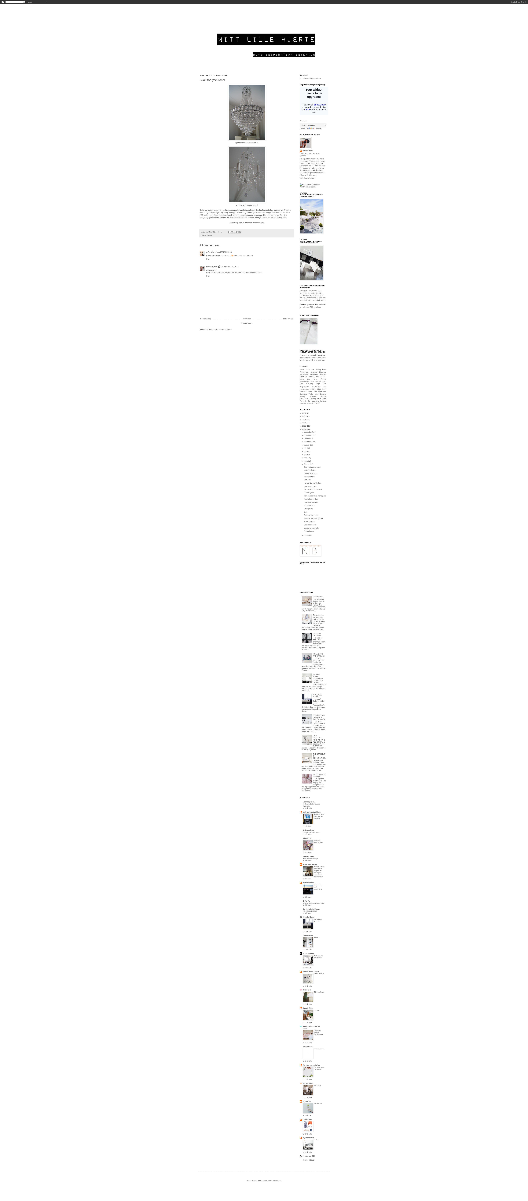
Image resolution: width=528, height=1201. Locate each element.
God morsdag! (309, 505)
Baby (308, 370)
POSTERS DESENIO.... (317, 635)
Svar (208, 259)
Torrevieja (303, 401)
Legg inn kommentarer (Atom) (220, 329)
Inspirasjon (304, 387)
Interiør (209, 235)
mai (305, 455)
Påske (311, 394)
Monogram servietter (311, 528)
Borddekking (304, 374)
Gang (324, 381)
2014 (304, 423)
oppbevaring (308, 403)
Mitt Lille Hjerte (308, 917)
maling (302, 403)
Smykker (323, 394)
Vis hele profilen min (307, 178)
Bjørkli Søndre (308, 883)
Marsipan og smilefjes (311, 1065)
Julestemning (304, 389)
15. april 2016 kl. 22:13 (223, 252)
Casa (317, 377)
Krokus (316, 1140)
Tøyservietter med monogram (315, 496)
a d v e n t (317, 1085)
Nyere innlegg (205, 319)
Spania (323, 396)
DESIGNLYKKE (308, 857)
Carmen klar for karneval (313, 489)
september (308, 442)
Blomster (322, 372)
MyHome (322, 391)
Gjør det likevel (319, 992)
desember (308, 432)
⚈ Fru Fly (306, 901)
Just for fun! (318, 1103)
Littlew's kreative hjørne (312, 812)
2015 (304, 420)
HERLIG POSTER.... (317, 737)
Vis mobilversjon (247, 323)
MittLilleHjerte (211, 267)
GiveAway (309, 384)
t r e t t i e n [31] (309, 1156)
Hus (324, 384)
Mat (315, 392)
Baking (318, 370)
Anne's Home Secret (311, 972)
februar (307, 464)
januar (306, 535)
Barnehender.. (318, 615)
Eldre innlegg (288, 319)
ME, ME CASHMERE (310, 911)
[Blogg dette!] (232, 232)
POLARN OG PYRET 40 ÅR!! (318, 655)
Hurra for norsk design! (310, 858)
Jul (325, 387)
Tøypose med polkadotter (313, 518)
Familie (315, 379)
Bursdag (323, 374)
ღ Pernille (210, 252)
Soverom (312, 396)
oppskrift (316, 403)
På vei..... (317, 937)
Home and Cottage (310, 864)
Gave (301, 384)
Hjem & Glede (308, 1008)
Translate (318, 129)
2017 (304, 413)
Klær (319, 389)
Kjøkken (313, 389)
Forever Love (308, 935)
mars (306, 461)
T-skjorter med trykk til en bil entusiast (319, 816)
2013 (304, 426)
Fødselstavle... (318, 597)
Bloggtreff (314, 372)
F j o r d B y (307, 1101)
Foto (312, 381)
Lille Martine (307, 1120)
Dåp (308, 379)
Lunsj (310, 392)
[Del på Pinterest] (239, 232)
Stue (319, 399)
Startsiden (247, 319)
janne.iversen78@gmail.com (310, 79)
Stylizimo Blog (308, 830)
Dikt (325, 377)
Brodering (314, 374)
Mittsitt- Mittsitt (308, 1160)
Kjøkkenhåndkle (310, 470)
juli (305, 448)
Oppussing (303, 394)
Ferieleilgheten (304, 381)
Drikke (302, 379)
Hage (318, 384)
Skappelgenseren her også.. (319, 775)
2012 (304, 429)
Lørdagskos (308, 509)
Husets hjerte (309, 493)
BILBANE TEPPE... (316, 675)
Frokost (318, 381)
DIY (321, 377)
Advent (302, 370)
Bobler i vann (309, 531)
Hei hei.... (317, 1010)
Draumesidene (308, 953)
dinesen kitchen (319, 1049)
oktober (307, 438)
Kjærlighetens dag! (311, 499)
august (307, 445)
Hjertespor (307, 990)
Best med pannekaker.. (312, 467)
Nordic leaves (308, 1047)
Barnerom (304, 372)
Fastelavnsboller (310, 486)
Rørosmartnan (309, 477)
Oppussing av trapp (311, 515)
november (308, 435)
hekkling (323, 401)
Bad (312, 370)
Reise (316, 394)
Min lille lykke (308, 1083)
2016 (304, 416)
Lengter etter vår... (310, 473)
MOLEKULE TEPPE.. (317, 696)
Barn (324, 370)
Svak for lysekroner (311, 502)
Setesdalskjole (309, 522)
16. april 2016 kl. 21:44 (229, 267)
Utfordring (315, 401)
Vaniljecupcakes (310, 525)
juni (305, 451)
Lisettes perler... (309, 802)
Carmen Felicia (307, 377)
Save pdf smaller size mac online (313, 903)
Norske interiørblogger (311, 909)
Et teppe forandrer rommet (311, 832)
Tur (309, 401)
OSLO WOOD (319, 974)
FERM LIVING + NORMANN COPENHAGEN (319, 717)
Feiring (323, 379)
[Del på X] (234, 232)
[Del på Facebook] (237, 232)
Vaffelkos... (308, 480)
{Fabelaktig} (307, 838)
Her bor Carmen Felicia (312, 483)
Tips (324, 399)
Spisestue (304, 399)
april (306, 458)
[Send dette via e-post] (229, 232)
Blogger (278, 1181)
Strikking (313, 399)
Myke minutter (308, 1138)
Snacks (302, 396)
